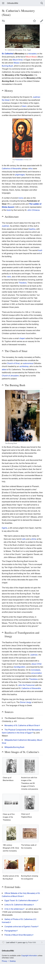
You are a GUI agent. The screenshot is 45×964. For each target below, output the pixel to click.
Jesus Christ (36, 663)
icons (21, 197)
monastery (32, 53)
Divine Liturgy (25, 702)
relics (30, 168)
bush (40, 250)
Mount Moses (31, 56)
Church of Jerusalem (10, 375)
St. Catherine (7, 53)
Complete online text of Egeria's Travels (20, 926)
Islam (24, 106)
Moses (16, 62)
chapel (22, 338)
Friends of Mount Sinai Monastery (18, 934)
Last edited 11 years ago (16, 942)
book (9, 210)
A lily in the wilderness (13, 909)
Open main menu (3, 3)
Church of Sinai (13, 363)
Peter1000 (32, 942)
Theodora (23, 282)
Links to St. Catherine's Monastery (18, 904)
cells (24, 539)
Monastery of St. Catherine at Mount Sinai (21, 725)
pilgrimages (20, 174)
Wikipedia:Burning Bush (14, 747)
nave (9, 276)
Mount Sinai (18, 59)
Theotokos (33, 679)
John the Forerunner (26, 685)
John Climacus (33, 210)
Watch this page (34, 20)
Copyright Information (29, 955)
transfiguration (19, 666)
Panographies (10, 930)
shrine (33, 539)
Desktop (13, 961)
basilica (32, 229)
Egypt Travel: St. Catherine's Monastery (20, 900)
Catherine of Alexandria (11, 168)
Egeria (4, 527)
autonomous (28, 363)
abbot (4, 369)
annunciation (36, 673)
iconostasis (35, 669)
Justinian (5, 225)
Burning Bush (7, 65)
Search (42, 3)
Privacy (4, 961)
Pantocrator (19, 159)
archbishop (24, 366)
